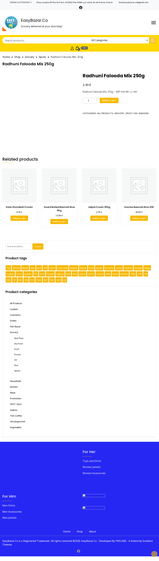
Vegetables (15, 427)
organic (10, 273)
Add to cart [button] (19, 218)
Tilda (132, 273)
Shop (80, 531)
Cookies (14, 309)
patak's (28, 273)
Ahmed (16, 267)
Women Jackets (91, 467)
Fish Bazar (15, 326)
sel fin (91, 273)
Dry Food (18, 343)
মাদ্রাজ (38, 279)
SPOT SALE (16, 404)
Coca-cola (62, 267)
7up (8, 267)
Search (37, 246)
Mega (147, 267)
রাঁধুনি (46, 279)
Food (16, 349)
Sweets (13, 410)
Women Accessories (94, 473)
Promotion (15, 398)
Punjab (50, 273)
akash (25, 267)
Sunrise (124, 273)
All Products (105, 113)
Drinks (13, 320)
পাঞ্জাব (8, 279)
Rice (75, 273)
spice (115, 273)
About (92, 531)
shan (107, 273)
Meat (12, 392)
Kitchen (14, 386)
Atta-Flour (19, 338)
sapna (82, 273)
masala (138, 267)
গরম (145, 273)
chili (45, 267)
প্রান (20, 279)
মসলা (32, 279)
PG (35, 273)
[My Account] (72, 48)
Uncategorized (17, 421)
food (91, 267)
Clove (52, 267)
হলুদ (64, 279)
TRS (140, 273)
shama (99, 273)
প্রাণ (14, 279)
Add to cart (109, 100)
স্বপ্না (58, 279)
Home (66, 531)
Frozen (17, 354)
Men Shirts (8, 505)
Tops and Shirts (92, 461)
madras (128, 267)
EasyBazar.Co (34, 20)
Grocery (119, 113)
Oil (15, 359)
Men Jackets (9, 517)
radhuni (144, 113)
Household (15, 381)
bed (39, 267)
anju (32, 267)
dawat (83, 267)
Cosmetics (15, 314)
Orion (19, 273)
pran (42, 273)
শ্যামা (52, 279)
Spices (128, 113)
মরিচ (26, 279)
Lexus (119, 267)
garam (99, 267)
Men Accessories (12, 511)
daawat (74, 267)
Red (68, 273)
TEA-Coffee (16, 415)
